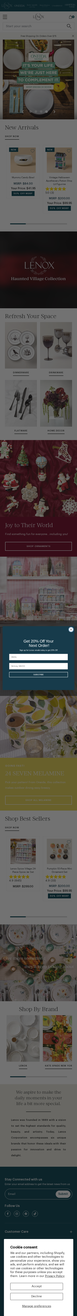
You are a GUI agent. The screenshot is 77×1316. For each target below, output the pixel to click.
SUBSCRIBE (38, 674)
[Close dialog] (71, 629)
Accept (37, 1286)
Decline (36, 1296)
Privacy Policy (55, 1276)
